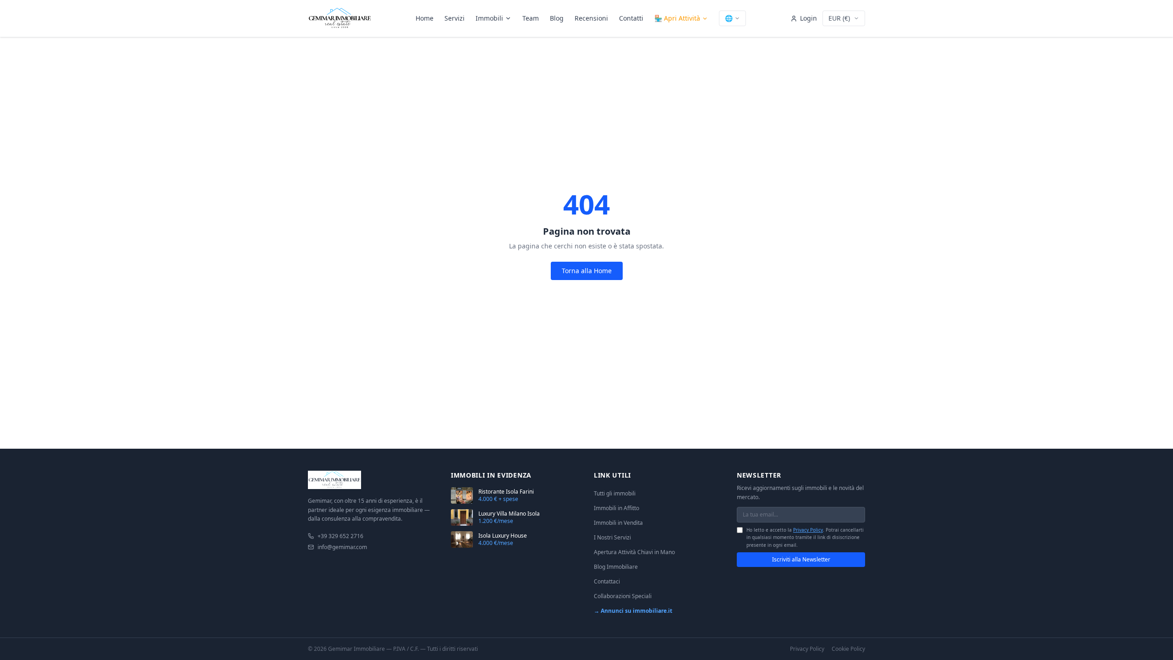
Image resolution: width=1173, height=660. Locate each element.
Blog (557, 18)
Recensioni (591, 18)
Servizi (454, 18)
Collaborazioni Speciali (623, 596)
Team (530, 18)
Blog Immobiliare (616, 567)
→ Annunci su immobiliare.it (633, 611)
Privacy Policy (808, 530)
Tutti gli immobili (615, 493)
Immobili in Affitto (616, 508)
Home (424, 18)
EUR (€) (839, 18)
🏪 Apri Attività (677, 18)
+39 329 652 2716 (340, 536)
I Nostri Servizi (612, 537)
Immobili (489, 18)
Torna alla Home (587, 270)
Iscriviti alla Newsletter (801, 559)
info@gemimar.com (342, 547)
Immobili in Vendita (618, 523)
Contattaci (607, 581)
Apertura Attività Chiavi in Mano (634, 552)
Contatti (631, 18)
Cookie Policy (848, 649)
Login (808, 18)
